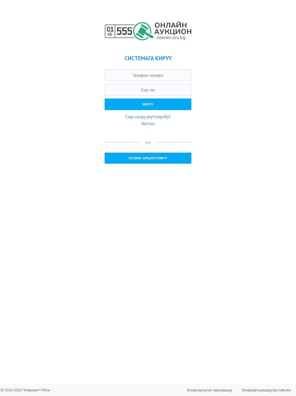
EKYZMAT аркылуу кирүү (148, 158)
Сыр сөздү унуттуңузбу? (148, 116)
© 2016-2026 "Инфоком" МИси (25, 390)
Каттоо (148, 123)
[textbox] (148, 75)
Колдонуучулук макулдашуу (209, 390)
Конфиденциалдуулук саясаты (266, 390)
